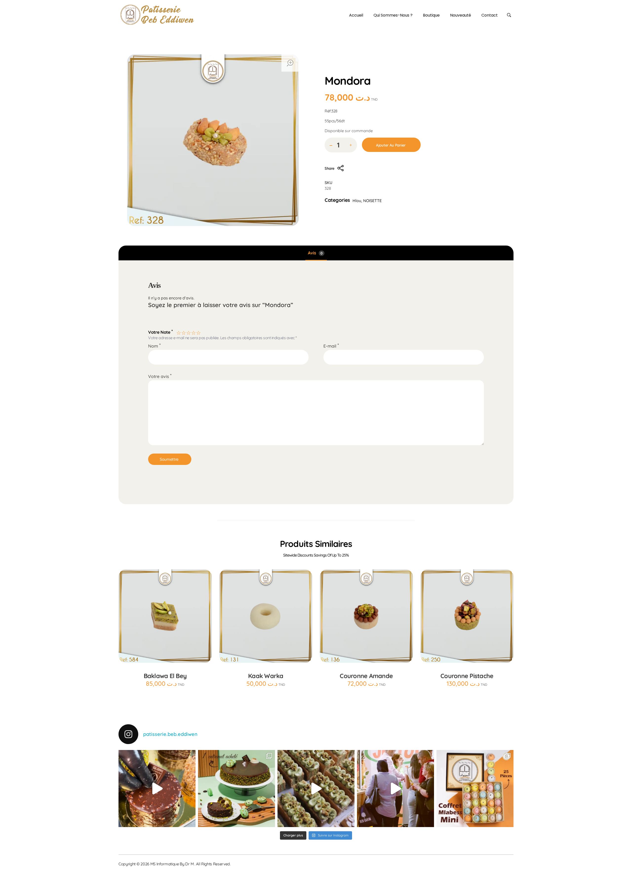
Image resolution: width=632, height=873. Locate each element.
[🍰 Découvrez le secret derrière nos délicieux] (316, 788)
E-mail (331, 346)
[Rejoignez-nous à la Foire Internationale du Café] (395, 788)
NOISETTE (372, 200)
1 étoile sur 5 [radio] (178, 332)
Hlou (371, 69)
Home (332, 69)
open (290, 63)
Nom (154, 346)
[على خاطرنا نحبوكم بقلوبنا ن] (236, 788)
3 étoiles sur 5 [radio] (188, 332)
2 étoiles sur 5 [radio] (183, 332)
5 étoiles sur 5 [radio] (198, 332)
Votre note (160, 331)
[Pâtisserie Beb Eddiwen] (157, 15)
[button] (351, 145)
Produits (352, 69)
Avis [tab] (315, 253)
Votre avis (160, 376)
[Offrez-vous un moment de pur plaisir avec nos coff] (475, 788)
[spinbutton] (341, 145)
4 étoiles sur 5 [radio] (193, 332)
